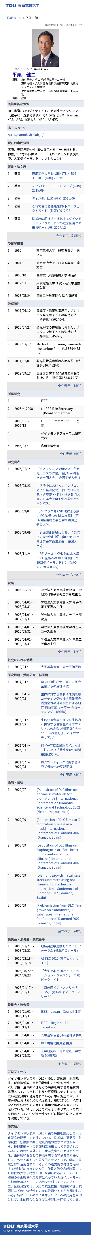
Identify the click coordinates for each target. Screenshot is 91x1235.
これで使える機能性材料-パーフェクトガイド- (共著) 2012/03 (56, 208)
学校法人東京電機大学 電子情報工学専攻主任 (61, 604)
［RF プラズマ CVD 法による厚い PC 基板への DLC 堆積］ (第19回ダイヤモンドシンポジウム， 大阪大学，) (57, 560)
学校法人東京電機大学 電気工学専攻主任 (61, 641)
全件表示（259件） (69, 575)
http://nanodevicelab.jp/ (26, 134)
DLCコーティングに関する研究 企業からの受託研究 (61, 764)
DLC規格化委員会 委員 (56, 1043)
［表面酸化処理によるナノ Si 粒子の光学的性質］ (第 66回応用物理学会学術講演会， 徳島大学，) (58, 539)
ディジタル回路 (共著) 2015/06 (53, 198)
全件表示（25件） (70, 1063)
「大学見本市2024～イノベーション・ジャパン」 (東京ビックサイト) (60, 975)
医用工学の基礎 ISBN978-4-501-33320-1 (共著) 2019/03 (55, 175)
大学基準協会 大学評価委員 (61, 666)
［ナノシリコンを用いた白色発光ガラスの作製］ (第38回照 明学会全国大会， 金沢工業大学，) (58, 473)
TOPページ (14, 17)
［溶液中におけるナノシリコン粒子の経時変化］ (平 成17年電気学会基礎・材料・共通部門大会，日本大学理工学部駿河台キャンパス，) (58, 494)
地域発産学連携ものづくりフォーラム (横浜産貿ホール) (61, 948)
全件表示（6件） (71, 453)
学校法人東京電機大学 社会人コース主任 (61, 629)
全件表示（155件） (69, 235)
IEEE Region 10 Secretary (54, 1024)
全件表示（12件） (70, 651)
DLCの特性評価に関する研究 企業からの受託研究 (61, 683)
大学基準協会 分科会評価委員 (61, 1035)
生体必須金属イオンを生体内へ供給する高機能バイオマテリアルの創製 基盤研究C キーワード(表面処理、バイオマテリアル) (61, 728)
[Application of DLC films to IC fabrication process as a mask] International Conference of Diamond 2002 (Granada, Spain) (58, 828)
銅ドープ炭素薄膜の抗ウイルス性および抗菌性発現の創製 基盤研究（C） (61, 749)
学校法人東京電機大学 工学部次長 (61, 616)
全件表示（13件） (70, 385)
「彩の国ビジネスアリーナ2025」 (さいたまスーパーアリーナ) (60, 992)
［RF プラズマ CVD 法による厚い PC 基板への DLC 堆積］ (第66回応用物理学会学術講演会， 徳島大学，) (58, 518)
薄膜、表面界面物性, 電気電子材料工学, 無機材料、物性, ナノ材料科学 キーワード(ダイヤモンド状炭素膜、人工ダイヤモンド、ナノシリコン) (43, 154)
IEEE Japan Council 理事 (61, 1011)
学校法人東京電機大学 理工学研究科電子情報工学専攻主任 (61, 592)
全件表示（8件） (71, 774)
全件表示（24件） (70, 931)
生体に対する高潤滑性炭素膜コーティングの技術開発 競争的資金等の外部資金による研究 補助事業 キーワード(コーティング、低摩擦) (61, 703)
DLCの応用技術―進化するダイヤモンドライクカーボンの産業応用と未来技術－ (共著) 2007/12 (57, 223)
